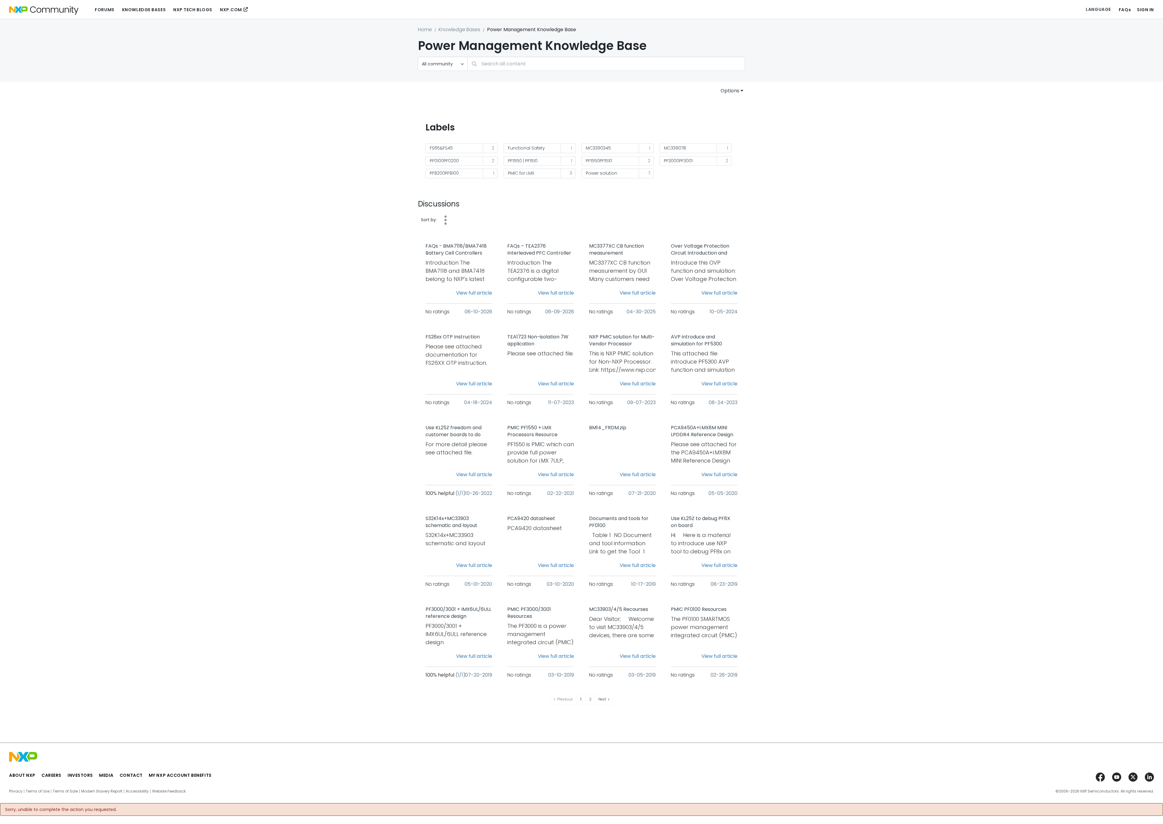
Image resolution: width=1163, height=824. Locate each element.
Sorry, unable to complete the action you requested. (61, 809)
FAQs (1125, 10)
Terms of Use (37, 791)
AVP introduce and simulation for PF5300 (696, 340)
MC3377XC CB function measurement (616, 249)
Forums (104, 10)
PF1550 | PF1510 (523, 161)
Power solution (601, 173)
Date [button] (445, 220)
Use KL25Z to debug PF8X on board (700, 522)
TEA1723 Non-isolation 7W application (537, 340)
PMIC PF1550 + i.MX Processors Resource (532, 431)
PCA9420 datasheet (531, 518)
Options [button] (730, 90)
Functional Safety (526, 148)
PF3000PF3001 (678, 161)
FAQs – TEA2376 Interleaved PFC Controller (539, 249)
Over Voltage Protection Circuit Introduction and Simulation (700, 250)
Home (425, 29)
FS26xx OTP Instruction (453, 337)
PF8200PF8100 (444, 173)
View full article (474, 292)
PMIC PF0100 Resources (699, 609)
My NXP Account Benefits (180, 775)
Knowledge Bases (144, 10)
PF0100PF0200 (444, 161)
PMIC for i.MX (521, 173)
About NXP (22, 775)
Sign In (1145, 10)
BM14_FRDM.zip (607, 427)
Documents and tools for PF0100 (618, 522)
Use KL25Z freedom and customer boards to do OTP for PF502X (454, 431)
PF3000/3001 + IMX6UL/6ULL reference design (458, 613)
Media (106, 775)
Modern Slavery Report (101, 791)
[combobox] (606, 64)
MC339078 (675, 148)
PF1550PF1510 (599, 161)
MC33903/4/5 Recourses (618, 609)
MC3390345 (598, 148)
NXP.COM (231, 10)
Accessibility (137, 791)
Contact (131, 775)
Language (1098, 9)
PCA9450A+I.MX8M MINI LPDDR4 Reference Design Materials (702, 431)
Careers (51, 775)
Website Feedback (169, 791)
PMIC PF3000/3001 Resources (529, 613)
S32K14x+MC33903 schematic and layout (451, 522)
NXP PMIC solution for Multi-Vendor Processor (622, 340)
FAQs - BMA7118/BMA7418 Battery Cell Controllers (456, 249)
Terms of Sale (65, 791)
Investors (80, 775)
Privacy (15, 791)
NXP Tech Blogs (192, 10)
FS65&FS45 (441, 148)
